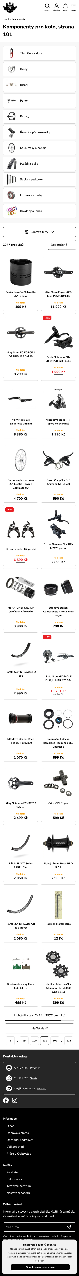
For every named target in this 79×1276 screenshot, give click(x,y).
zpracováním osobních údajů (52, 1236)
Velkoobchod (15, 1147)
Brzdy (24, 69)
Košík (65, 10)
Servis (33, 1078)
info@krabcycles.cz (24, 1088)
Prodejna (35, 1068)
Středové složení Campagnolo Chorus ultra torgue (58, 611)
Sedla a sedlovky (31, 179)
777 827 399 (20, 1068)
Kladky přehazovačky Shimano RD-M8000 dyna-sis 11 (58, 988)
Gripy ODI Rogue (58, 803)
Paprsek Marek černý (58, 924)
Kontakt (41, 1088)
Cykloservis (14, 1179)
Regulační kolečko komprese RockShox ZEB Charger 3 (58, 742)
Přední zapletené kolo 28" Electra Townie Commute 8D (21, 484)
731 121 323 (20, 1078)
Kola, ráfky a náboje (33, 148)
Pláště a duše (29, 164)
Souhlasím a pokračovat (40, 1267)
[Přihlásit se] (69, 1227)
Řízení (24, 85)
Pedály (24, 116)
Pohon (24, 101)
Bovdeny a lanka (31, 211)
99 (24, 1040)
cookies (39, 1260)
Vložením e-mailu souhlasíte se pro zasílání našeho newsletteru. (37, 1238)
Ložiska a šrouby (31, 195)
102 (55, 1040)
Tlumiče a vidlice (31, 53)
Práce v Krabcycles (19, 1154)
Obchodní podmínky (20, 1140)
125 (69, 1040)
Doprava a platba (18, 1133)
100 (34, 1040)
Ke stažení (13, 1172)
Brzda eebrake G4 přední (21, 549)
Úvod (6, 19)
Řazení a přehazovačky (35, 132)
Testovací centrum (19, 1186)
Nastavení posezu (18, 1193)
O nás (10, 1126)
